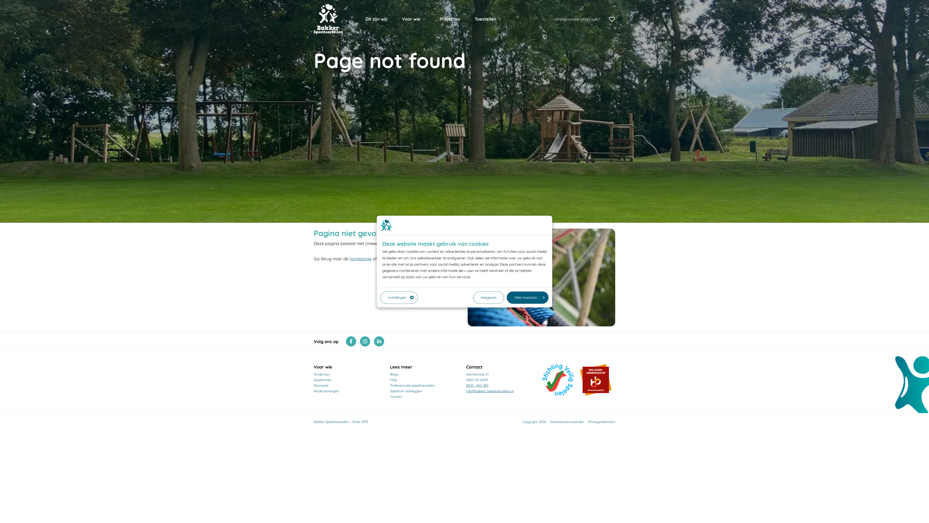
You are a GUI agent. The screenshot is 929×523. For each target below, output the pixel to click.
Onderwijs (322, 374)
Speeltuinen (323, 380)
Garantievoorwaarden (567, 422)
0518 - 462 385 (477, 385)
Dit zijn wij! (377, 19)
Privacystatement (601, 422)
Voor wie (411, 19)
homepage (360, 259)
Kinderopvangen (326, 391)
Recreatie (321, 385)
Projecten (450, 19)
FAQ (393, 380)
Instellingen (397, 297)
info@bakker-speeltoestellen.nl (490, 391)
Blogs (394, 374)
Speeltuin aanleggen (406, 391)
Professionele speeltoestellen (412, 385)
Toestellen (485, 19)
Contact (396, 396)
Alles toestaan (526, 297)
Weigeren (488, 297)
